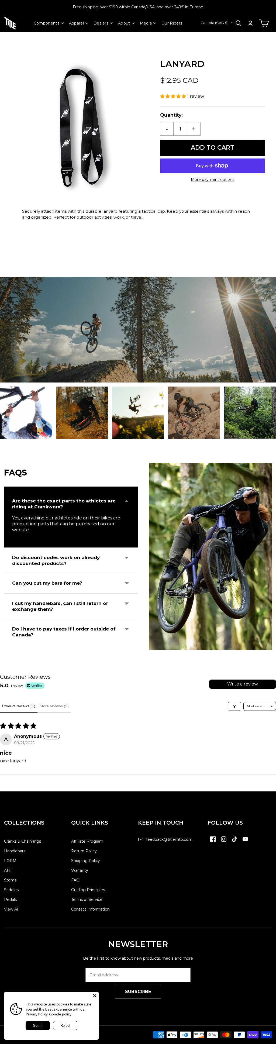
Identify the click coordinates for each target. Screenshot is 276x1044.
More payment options (212, 179)
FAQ (75, 880)
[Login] (250, 23)
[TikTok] (234, 841)
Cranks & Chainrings (22, 841)
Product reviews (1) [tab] (18, 706)
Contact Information (90, 909)
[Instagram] (223, 841)
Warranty (79, 870)
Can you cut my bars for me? (47, 583)
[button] (173, 96)
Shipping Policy (85, 860)
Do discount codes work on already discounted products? (56, 560)
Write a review (242, 684)
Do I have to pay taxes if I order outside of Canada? (64, 632)
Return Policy (84, 851)
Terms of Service (86, 899)
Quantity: (171, 115)
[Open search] (238, 23)
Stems (10, 880)
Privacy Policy (37, 1014)
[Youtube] (245, 841)
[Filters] (234, 706)
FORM (10, 860)
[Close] (94, 995)
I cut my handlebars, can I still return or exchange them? (60, 606)
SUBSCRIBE (138, 991)
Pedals (10, 899)
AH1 (8, 870)
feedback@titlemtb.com (169, 839)
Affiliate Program (87, 841)
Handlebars (14, 851)
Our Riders (171, 23)
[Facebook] (213, 841)
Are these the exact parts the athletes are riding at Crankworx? (64, 503)
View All (11, 909)
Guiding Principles (88, 889)
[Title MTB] (10, 23)
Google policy (60, 1014)
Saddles (11, 889)
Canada (215, 22)
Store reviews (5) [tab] (54, 706)
